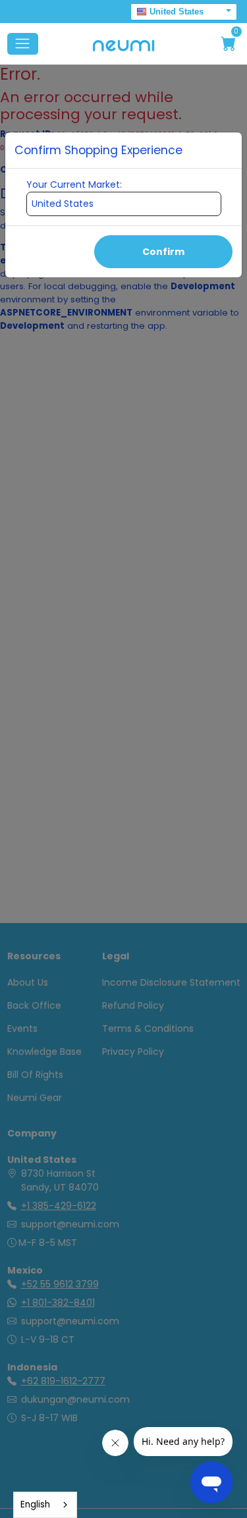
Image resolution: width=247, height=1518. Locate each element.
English (35, 1504)
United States (176, 11)
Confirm (163, 251)
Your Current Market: (74, 184)
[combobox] (45, 1505)
